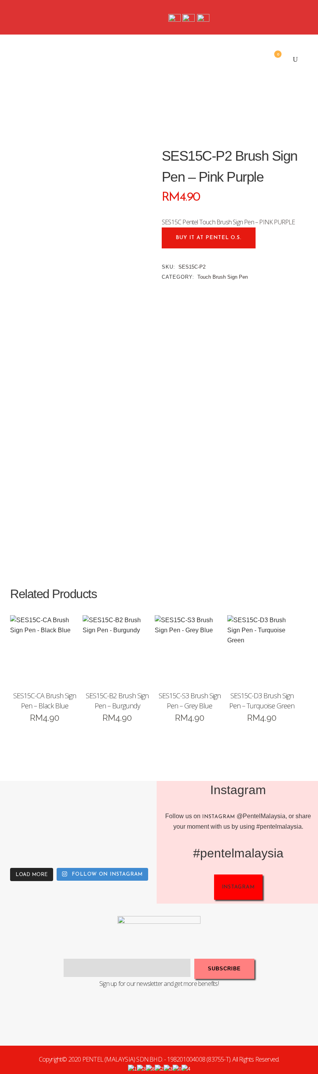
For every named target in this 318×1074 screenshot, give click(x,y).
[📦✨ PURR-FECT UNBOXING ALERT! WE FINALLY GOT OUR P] (139, 843)
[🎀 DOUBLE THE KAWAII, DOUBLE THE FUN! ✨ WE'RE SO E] (99, 804)
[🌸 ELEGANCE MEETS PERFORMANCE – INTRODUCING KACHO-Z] (20, 804)
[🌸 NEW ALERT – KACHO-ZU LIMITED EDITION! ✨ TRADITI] (59, 804)
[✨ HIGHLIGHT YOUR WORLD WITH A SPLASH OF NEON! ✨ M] (99, 843)
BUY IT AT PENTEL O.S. (209, 237)
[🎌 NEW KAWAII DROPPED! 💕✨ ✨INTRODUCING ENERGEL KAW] (59, 843)
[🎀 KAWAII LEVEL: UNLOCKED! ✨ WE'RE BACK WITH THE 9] (20, 843)
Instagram (218, 816)
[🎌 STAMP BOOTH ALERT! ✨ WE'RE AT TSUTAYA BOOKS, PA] (139, 804)
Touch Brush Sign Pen (222, 277)
